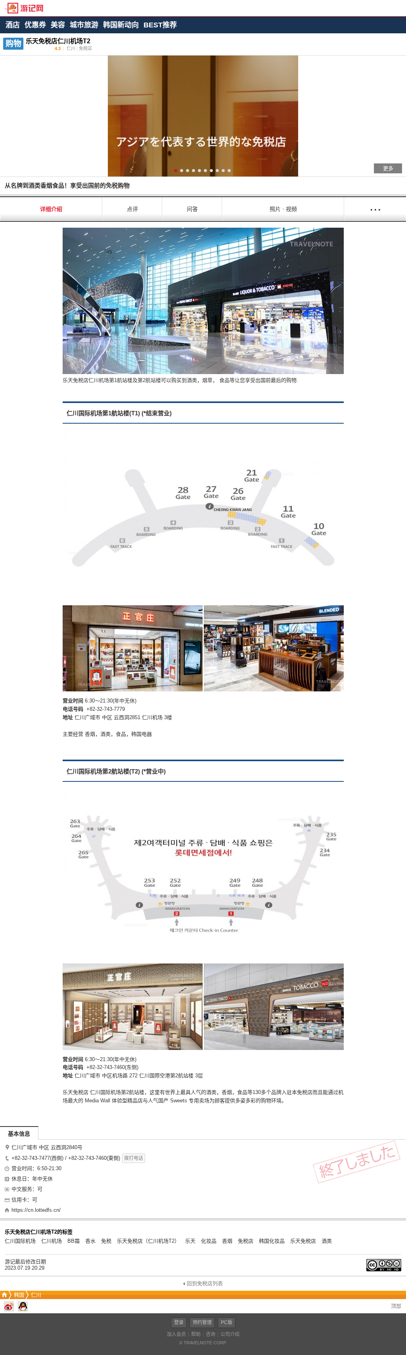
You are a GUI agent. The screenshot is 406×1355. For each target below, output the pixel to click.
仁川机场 (51, 1241)
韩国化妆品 (272, 1241)
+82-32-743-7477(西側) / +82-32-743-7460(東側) (65, 1158)
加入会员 (176, 1334)
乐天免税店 (303, 1241)
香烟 (227, 1241)
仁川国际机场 (20, 1241)
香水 (90, 1241)
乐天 (190, 1241)
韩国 (19, 1295)
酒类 (327, 1241)
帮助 (196, 1334)
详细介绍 (51, 209)
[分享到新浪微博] (9, 1310)
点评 (132, 209)
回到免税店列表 (205, 1283)
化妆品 (208, 1241)
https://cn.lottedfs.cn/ (36, 1210)
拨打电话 (133, 1158)
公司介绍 (229, 1334)
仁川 (36, 1295)
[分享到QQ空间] (23, 1310)
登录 (179, 1322)
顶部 (395, 1306)
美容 (58, 25)
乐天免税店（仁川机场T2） (148, 1241)
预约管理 (202, 1322)
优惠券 (35, 25)
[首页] (3, 1295)
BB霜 (73, 1241)
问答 (192, 209)
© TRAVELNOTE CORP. (203, 1342)
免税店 (245, 1241)
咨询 (210, 1334)
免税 (106, 1241)
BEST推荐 (160, 25)
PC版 (226, 1322)
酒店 (13, 25)
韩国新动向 (121, 25)
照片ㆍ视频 (283, 209)
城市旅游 (84, 25)
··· (375, 209)
